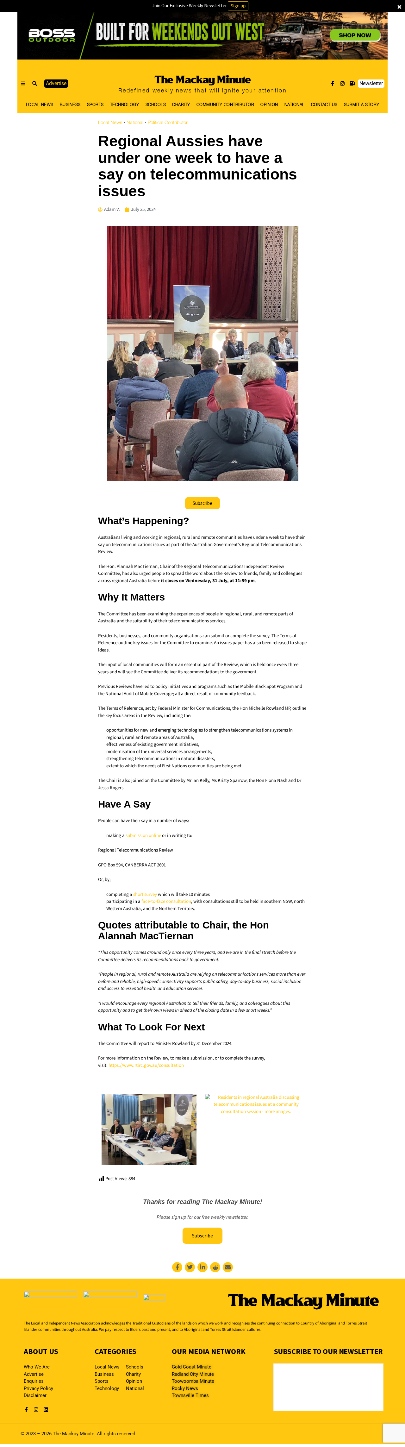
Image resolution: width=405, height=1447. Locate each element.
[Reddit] (215, 1267)
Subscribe (202, 1235)
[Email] (228, 1267)
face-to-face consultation (166, 901)
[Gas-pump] (352, 83)
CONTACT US (324, 105)
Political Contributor (168, 123)
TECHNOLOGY (124, 105)
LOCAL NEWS (39, 105)
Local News (110, 123)
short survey (145, 894)
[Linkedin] (202, 1267)
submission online (143, 835)
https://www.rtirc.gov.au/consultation (146, 1065)
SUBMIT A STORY (361, 105)
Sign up (238, 6)
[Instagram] (342, 83)
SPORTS (95, 105)
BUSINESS (70, 105)
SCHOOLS (156, 105)
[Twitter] (190, 1267)
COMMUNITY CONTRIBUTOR (225, 105)
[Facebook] (177, 1267)
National (135, 123)
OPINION (269, 105)
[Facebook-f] (332, 83)
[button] (35, 83)
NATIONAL (294, 105)
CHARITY (181, 105)
